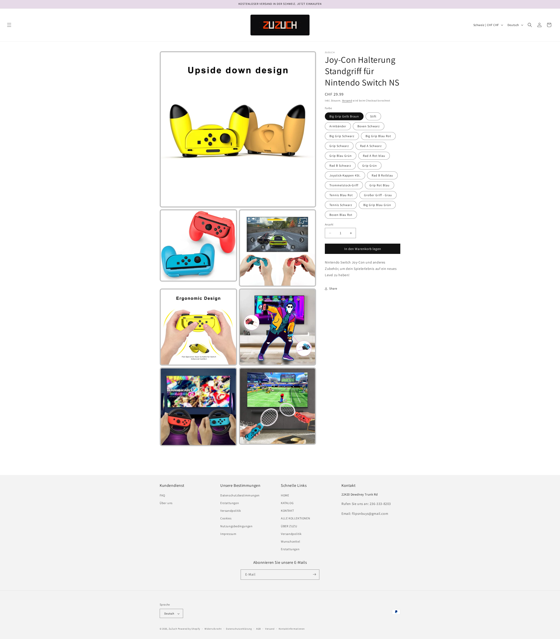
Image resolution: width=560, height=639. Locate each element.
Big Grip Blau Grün (377, 205)
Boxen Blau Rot (340, 215)
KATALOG (287, 503)
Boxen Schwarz (368, 126)
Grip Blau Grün (340, 156)
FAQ (162, 495)
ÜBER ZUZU (289, 526)
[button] (9, 25)
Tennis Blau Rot (341, 195)
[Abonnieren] (314, 574)
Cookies (225, 518)
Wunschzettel (290, 541)
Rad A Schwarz (371, 146)
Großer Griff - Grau (378, 195)
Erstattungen (229, 503)
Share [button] (333, 288)
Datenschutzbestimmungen (240, 495)
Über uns (166, 503)
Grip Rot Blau (379, 185)
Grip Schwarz (339, 146)
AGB (258, 628)
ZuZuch (173, 628)
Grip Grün (369, 166)
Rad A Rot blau (374, 156)
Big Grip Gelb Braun (344, 116)
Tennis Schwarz (340, 205)
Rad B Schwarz (340, 166)
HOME (285, 495)
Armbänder (337, 126)
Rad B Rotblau (382, 175)
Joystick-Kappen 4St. (344, 175)
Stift (373, 116)
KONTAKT (287, 511)
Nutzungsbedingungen (236, 526)
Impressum (228, 534)
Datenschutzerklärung (239, 628)
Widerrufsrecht (213, 628)
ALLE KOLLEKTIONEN (295, 518)
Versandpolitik (230, 511)
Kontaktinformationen (291, 628)
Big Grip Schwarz (341, 136)
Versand (347, 100)
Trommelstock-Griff (343, 185)
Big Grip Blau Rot (378, 136)
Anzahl (329, 224)
